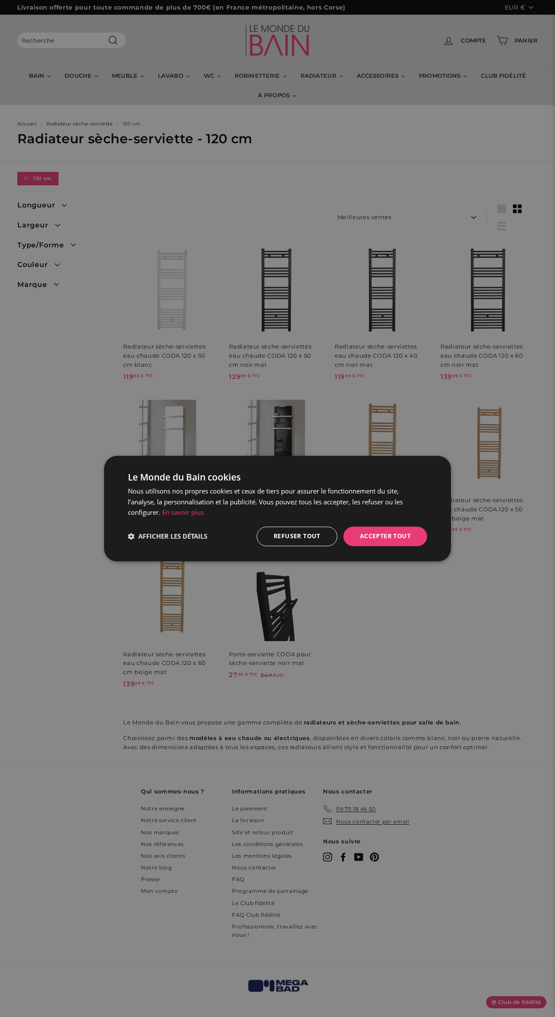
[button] (167, 536)
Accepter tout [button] (385, 536)
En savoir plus (183, 512)
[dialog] (277, 508)
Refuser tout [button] (297, 536)
